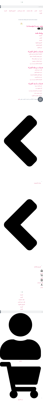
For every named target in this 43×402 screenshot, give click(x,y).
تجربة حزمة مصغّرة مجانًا (37, 58)
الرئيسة (40, 10)
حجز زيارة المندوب (38, 77)
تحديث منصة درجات (38, 93)
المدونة (5, 10)
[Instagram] (41, 28)
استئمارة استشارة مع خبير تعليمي (35, 54)
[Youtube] (38, 28)
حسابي (41, 287)
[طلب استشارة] (41, 280)
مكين (19, 99)
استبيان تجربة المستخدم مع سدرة (35, 90)
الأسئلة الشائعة (39, 45)
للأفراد (40, 13)
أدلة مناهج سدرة (39, 88)
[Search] (0, 6)
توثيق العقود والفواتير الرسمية (36, 74)
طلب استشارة (29, 10)
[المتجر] (41, 275)
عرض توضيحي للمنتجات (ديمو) (36, 56)
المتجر (35, 10)
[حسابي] (41, 285)
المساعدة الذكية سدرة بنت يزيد (36, 63)
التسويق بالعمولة (12, 10)
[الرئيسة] (41, 270)
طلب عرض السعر (21, 10)
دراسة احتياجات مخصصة (37, 61)
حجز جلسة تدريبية (38, 85)
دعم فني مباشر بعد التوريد (37, 95)
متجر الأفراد (39, 47)
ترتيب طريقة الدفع (38, 72)
